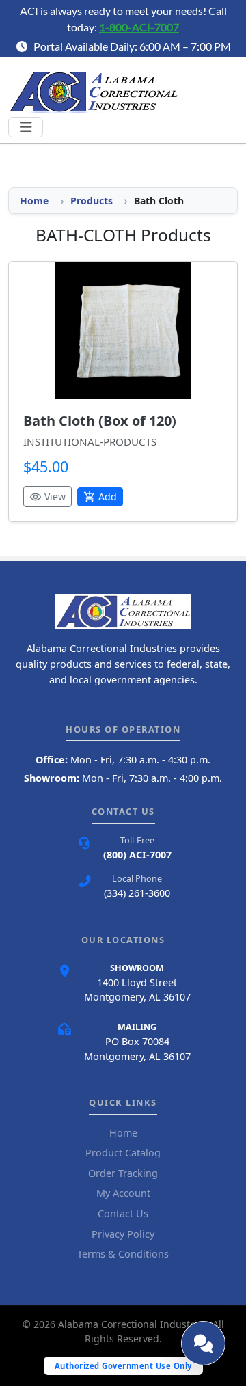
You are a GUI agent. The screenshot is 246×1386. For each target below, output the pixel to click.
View (47, 496)
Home (34, 200)
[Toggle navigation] (25, 127)
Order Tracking (123, 1173)
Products (91, 200)
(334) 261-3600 (137, 892)
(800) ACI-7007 (137, 854)
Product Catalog (123, 1152)
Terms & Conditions (123, 1253)
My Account (123, 1192)
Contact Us (123, 1213)
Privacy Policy (123, 1233)
